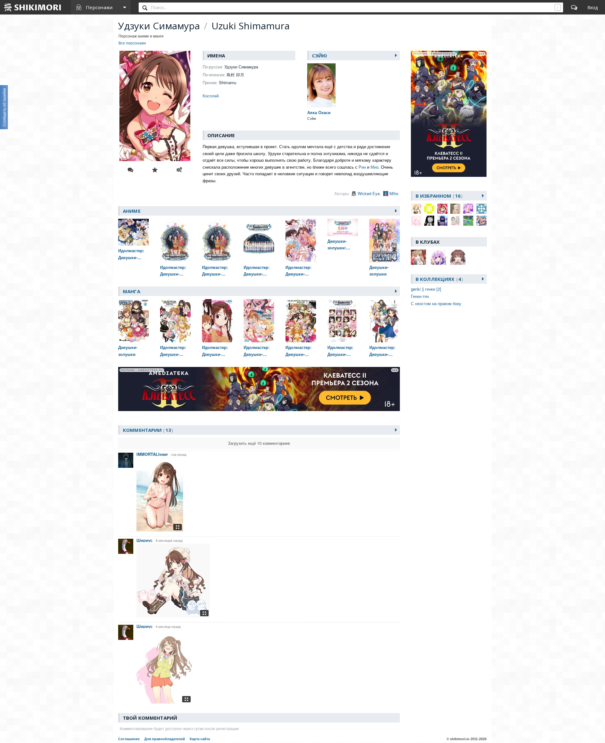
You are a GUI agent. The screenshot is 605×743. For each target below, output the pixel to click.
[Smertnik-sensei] (442, 221)
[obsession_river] (429, 221)
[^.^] (416, 209)
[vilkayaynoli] (455, 221)
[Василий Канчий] (468, 221)
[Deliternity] (468, 209)
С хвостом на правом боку (436, 303)
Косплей (211, 96)
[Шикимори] (33, 7)
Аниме (132, 211)
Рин (362, 167)
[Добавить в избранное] (154, 170)
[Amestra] (429, 209)
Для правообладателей (164, 739)
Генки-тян (420, 296)
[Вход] (592, 7)
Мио (374, 167)
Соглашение (129, 739)
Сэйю (319, 55)
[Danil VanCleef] (455, 209)
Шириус (144, 540)
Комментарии (147, 430)
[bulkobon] (442, 209)
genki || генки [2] (426, 289)
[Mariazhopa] (481, 209)
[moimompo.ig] (416, 221)
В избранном (438, 196)
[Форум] (574, 7)
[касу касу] (481, 221)
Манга (131, 291)
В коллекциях (438, 279)
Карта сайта (200, 739)
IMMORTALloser (152, 454)
